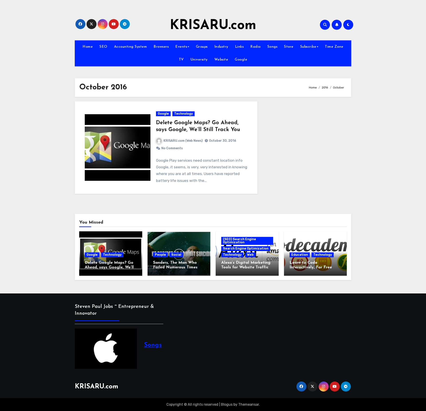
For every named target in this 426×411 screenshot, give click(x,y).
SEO (103, 47)
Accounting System (130, 47)
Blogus (227, 404)
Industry (221, 47)
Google (241, 59)
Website (221, 59)
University (199, 59)
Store (289, 47)
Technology (183, 114)
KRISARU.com (213, 25)
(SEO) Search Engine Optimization (239, 240)
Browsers (161, 47)
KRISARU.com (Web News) (183, 141)
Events (181, 47)
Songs (272, 47)
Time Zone (334, 47)
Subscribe (308, 47)
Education (299, 255)
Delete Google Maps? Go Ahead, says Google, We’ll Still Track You (109, 267)
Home (88, 47)
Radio (255, 47)
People (160, 255)
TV (181, 59)
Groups (202, 47)
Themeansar (248, 404)
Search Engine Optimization (245, 248)
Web (250, 255)
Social (176, 255)
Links (239, 47)
